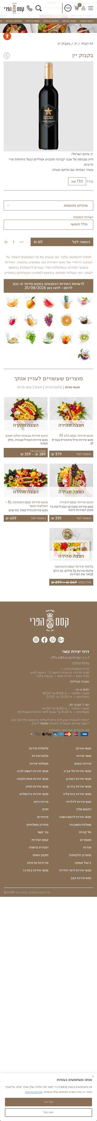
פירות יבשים (82, 763)
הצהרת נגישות (38, 847)
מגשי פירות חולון (37, 786)
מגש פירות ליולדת (78, 802)
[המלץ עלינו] (61, 640)
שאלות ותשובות (80, 824)
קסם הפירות (40, 840)
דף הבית (87, 43)
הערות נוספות (83, 217)
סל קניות (85, 832)
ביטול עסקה (83, 863)
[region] (48, 1097)
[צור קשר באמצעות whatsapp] (52, 640)
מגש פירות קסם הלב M (76, 435)
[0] (76, 8)
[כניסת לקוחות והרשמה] (83, 8)
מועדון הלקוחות (80, 855)
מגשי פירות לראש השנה (75, 817)
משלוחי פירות (39, 763)
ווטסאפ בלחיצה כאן (25, 719)
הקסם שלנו (83, 809)
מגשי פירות (69, 21)
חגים (45, 809)
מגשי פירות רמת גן (78, 779)
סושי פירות (33, 21)
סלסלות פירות (38, 748)
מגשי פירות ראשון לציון (32, 771)
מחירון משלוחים (37, 824)
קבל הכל (48, 1102)
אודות (87, 847)
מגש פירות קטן (81, 878)
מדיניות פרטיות (33, 1092)
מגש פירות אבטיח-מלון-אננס (26, 435)
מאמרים (85, 840)
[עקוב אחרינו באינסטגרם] (36, 640)
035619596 (80, 663)
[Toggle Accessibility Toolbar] (7, 36)
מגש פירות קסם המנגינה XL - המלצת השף (26, 504)
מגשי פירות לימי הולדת (75, 870)
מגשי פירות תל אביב (77, 771)
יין (75, 43)
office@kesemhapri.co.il (69, 657)
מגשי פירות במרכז (35, 870)
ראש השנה (86, 21)
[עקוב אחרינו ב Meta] (44, 640)
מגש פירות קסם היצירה (76, 502)
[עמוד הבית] (49, 620)
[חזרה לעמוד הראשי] (15, 8)
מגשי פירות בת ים (79, 786)
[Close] (93, 1076)
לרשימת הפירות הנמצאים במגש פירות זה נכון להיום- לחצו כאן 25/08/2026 (48, 285)
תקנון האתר (40, 855)
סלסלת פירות (14, 21)
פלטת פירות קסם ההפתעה (74, 566)
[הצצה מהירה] (71, 430)
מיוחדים (42, 817)
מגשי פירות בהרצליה (77, 794)
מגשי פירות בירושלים (34, 794)
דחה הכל (48, 1112)
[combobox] (48, 205)
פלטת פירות (51, 21)
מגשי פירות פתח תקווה (32, 779)
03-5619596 (30, 8)
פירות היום (41, 802)
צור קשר (42, 832)
